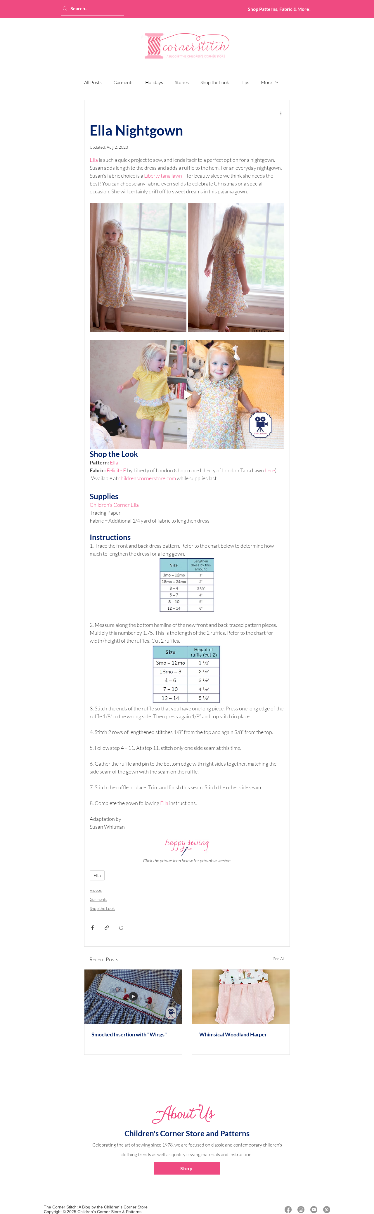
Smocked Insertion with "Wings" (129, 1034)
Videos (96, 890)
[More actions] (280, 113)
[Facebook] (288, 1209)
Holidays (154, 82)
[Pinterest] (326, 1209)
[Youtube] (313, 1209)
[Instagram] (300, 1209)
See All (279, 958)
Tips (245, 82)
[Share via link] (107, 927)
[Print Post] (121, 927)
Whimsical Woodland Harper (233, 1034)
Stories (182, 82)
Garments (123, 82)
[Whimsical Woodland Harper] (241, 997)
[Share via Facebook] (92, 927)
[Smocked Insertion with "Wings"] (133, 997)
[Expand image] (138, 267)
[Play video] (187, 395)
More (266, 82)
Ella (97, 875)
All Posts (93, 82)
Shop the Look (214, 82)
